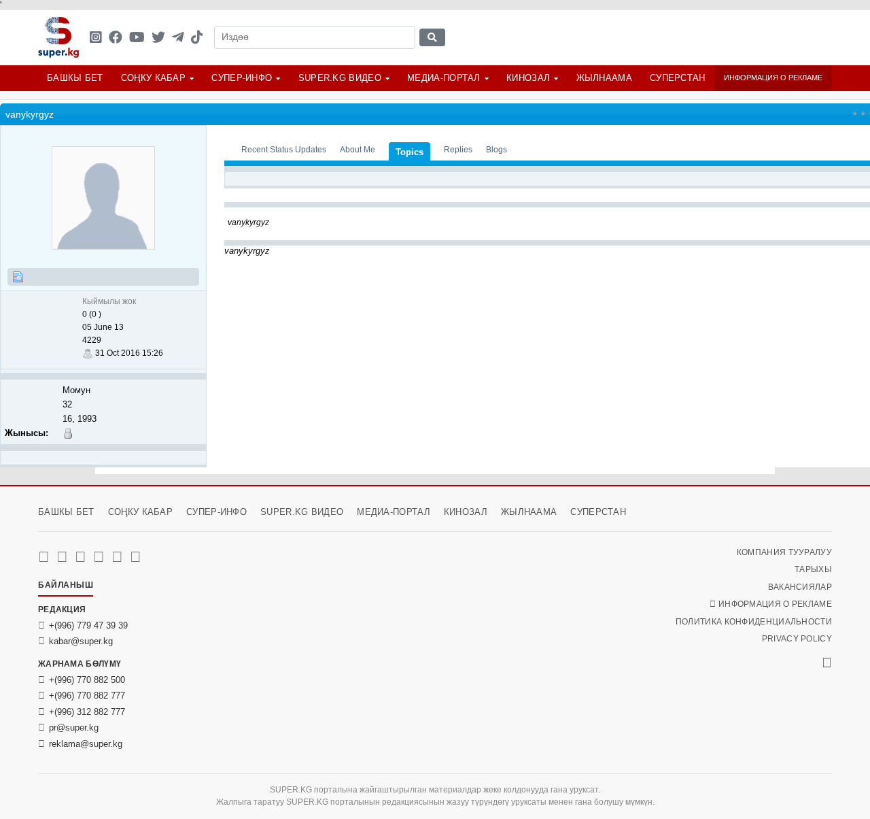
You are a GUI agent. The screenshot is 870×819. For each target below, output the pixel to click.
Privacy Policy (797, 639)
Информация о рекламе (773, 77)
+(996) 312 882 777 (87, 712)
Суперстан (678, 78)
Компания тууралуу (784, 552)
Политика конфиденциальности (754, 621)
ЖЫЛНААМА (604, 78)
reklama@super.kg (85, 744)
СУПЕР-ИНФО (241, 78)
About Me (357, 149)
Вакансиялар (800, 587)
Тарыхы (813, 569)
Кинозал (528, 78)
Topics (409, 152)
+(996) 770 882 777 (87, 695)
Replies (458, 149)
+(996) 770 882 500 (87, 680)
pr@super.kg (74, 727)
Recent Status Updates (283, 149)
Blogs (496, 149)
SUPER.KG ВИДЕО (339, 78)
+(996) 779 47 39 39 (88, 625)
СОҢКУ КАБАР (153, 78)
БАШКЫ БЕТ (75, 78)
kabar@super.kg (81, 641)
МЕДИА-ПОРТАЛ (444, 78)
